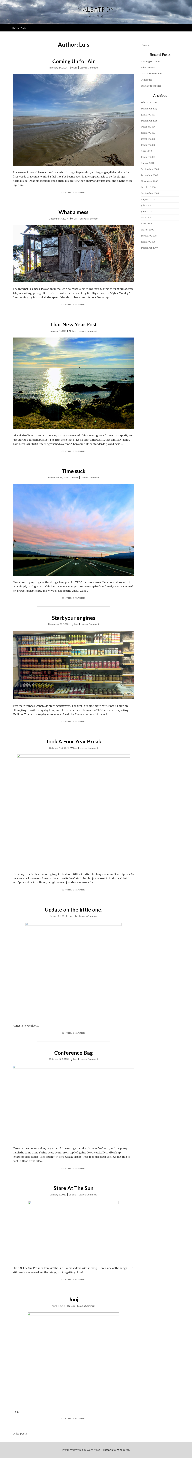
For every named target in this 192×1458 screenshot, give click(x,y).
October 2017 (148, 126)
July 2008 (146, 205)
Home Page (19, 27)
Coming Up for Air (73, 61)
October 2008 (148, 187)
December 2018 (149, 120)
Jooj (73, 1299)
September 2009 (150, 169)
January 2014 (148, 132)
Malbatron (96, 9)
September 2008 (150, 193)
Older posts (20, 1433)
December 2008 (149, 175)
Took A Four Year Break (73, 741)
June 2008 (146, 211)
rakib (126, 1449)
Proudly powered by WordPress (81, 1449)
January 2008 (148, 241)
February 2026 (149, 102)
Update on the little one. (73, 909)
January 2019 (148, 114)
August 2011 (147, 163)
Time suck (74, 471)
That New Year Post (73, 324)
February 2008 (149, 235)
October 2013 (148, 139)
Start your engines (73, 618)
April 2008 (146, 223)
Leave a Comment (89, 67)
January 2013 (148, 145)
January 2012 (148, 157)
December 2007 (149, 247)
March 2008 (147, 229)
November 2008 (149, 181)
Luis (75, 67)
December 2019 (149, 108)
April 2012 (146, 151)
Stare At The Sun (73, 1188)
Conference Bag (73, 1052)
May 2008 (146, 217)
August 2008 (148, 199)
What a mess (73, 212)
